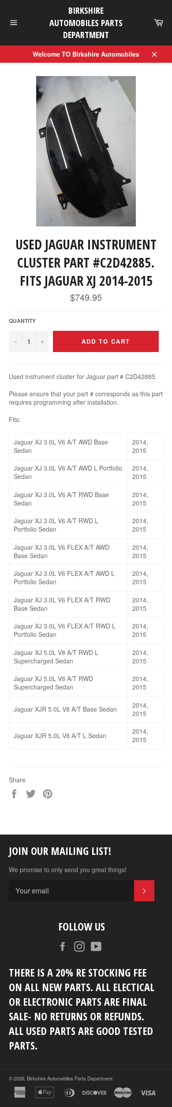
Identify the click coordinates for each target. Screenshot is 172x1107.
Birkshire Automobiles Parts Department (86, 22)
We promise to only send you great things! (68, 870)
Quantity (22, 321)
